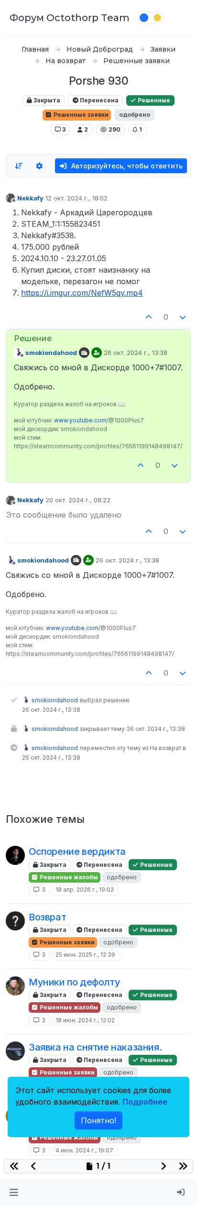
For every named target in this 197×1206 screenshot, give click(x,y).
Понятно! (98, 1120)
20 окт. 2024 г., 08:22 (77, 500)
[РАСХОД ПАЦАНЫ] (15, 1051)
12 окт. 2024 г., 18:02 (76, 198)
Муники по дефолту (74, 982)
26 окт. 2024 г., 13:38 (135, 352)
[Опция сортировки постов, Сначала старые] (18, 166)
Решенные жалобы (68, 877)
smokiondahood (51, 352)
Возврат (47, 917)
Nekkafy (30, 198)
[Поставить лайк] (148, 317)
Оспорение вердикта (77, 851)
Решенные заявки (80, 114)
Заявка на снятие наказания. (95, 1047)
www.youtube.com (80, 420)
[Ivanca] (15, 855)
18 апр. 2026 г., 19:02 (84, 889)
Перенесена (98, 100)
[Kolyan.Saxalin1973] (15, 986)
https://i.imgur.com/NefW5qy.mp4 (82, 293)
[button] (13, 1192)
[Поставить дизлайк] (183, 317)
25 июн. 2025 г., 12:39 (85, 954)
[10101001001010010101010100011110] (15, 920)
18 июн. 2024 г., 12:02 (85, 1020)
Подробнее (144, 1101)
